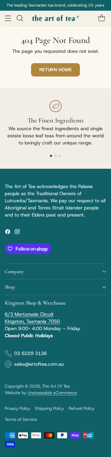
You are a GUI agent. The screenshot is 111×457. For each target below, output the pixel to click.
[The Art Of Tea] (55, 18)
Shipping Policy (49, 408)
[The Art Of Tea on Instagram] (17, 232)
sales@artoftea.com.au (39, 364)
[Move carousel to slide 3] (60, 156)
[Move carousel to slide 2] (55, 156)
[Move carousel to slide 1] (51, 156)
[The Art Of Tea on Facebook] (7, 232)
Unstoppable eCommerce (52, 392)
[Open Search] (20, 18)
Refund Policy (81, 408)
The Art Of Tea (56, 386)
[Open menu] (8, 18)
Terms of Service (21, 419)
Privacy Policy (17, 408)
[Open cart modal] (101, 18)
